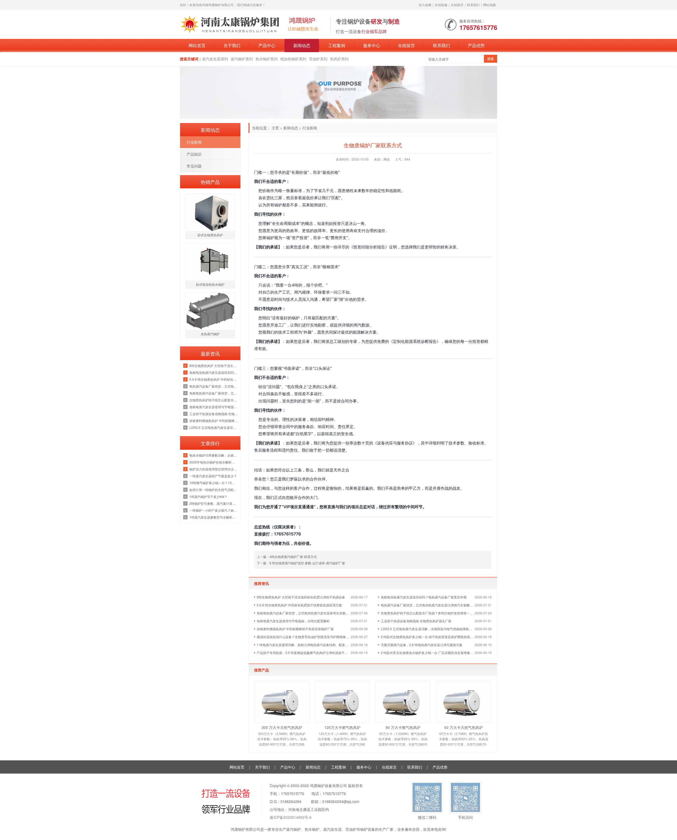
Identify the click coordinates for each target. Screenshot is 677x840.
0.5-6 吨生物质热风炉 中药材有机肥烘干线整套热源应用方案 (299, 605)
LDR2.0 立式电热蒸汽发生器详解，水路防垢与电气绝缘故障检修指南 (428, 628)
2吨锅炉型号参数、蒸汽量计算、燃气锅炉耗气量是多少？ (213, 503)
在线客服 (441, 4)
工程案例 (336, 45)
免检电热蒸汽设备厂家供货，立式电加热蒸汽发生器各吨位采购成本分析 (304, 613)
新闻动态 (301, 45)
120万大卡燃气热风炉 (342, 727)
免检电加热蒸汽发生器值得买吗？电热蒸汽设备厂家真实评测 (423, 597)
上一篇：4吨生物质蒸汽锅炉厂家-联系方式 (287, 556)
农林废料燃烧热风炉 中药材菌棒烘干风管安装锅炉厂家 (295, 628)
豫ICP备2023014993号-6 (291, 817)
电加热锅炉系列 (293, 58)
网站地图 (489, 4)
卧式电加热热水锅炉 (210, 284)
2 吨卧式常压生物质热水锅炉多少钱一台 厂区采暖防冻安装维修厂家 (428, 652)
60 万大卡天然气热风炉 (463, 727)
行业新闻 (309, 127)
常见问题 (194, 166)
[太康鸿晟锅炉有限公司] (252, 23)
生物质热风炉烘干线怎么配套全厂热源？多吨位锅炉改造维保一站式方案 (428, 613)
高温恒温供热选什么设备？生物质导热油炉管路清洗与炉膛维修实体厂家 (304, 636)
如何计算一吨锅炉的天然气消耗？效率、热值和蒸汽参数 (213, 489)
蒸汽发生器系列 (215, 58)
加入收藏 (425, 4)
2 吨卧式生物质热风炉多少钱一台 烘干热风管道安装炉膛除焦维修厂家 (428, 636)
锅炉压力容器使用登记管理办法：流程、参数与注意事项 (213, 469)
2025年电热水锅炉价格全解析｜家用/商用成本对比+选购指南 (213, 462)
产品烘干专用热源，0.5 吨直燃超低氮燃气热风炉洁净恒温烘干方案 (304, 652)
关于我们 (231, 45)
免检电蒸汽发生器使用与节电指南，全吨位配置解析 (293, 621)
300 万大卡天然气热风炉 (282, 727)
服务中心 (371, 45)
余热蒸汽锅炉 (210, 334)
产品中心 (266, 45)
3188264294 (290, 801)
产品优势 (476, 45)
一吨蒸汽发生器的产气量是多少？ (213, 476)
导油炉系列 (318, 58)
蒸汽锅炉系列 (242, 58)
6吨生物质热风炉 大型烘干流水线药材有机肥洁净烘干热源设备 (301, 597)
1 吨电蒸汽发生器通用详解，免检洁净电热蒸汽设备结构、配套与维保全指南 (304, 644)
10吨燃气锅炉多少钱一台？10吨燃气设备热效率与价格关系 (213, 482)
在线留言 (457, 4)
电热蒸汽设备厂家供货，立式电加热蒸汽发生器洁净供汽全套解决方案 (428, 605)
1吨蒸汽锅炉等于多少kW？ (208, 496)
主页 (275, 127)
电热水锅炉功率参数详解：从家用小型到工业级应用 (213, 455)
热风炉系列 (339, 58)
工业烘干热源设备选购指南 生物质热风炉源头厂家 (416, 621)
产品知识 (194, 154)
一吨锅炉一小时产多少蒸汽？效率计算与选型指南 (213, 510)
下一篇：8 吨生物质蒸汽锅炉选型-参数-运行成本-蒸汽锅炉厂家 (301, 563)
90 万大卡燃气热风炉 (403, 727)
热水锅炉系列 (266, 58)
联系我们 (473, 4)
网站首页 (197, 45)
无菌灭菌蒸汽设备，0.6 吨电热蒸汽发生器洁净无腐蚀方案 (421, 644)
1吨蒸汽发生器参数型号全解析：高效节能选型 (213, 517)
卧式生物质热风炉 (210, 235)
